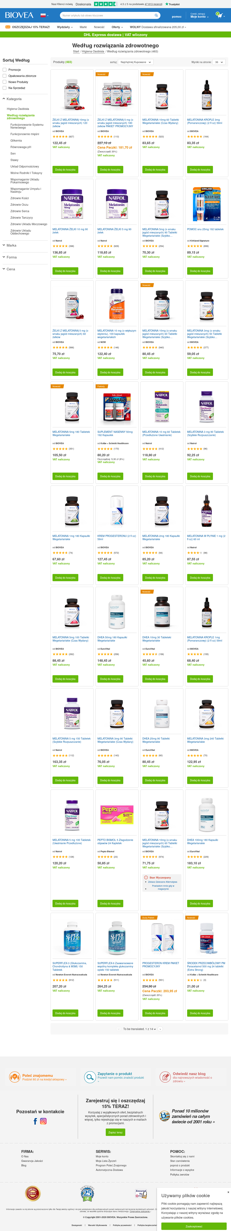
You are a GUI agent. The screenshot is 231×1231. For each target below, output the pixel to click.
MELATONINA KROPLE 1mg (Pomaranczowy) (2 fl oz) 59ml (204, 639)
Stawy (14, 160)
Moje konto (102, 1156)
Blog (23, 1165)
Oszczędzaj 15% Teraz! (31, 27)
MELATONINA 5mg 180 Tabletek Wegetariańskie (71, 433)
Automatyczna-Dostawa (109, 1170)
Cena (11, 268)
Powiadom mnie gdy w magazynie (163, 887)
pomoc (177, 16)
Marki (83, 27)
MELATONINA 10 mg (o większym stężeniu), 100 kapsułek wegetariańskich (116, 334)
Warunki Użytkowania (97, 1225)
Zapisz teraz (115, 1132)
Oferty (116, 27)
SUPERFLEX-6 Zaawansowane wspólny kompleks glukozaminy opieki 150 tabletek (115, 966)
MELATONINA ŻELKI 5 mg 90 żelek (114, 230)
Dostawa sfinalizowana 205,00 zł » (158, 27)
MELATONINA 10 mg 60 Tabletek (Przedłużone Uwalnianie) (161, 433)
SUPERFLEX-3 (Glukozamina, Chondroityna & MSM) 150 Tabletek (70, 966)
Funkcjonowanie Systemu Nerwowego (26, 125)
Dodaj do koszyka (65, 169)
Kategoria (14, 98)
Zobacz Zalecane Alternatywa (162, 881)
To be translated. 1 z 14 (138, 1029)
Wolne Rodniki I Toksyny (26, 173)
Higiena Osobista (93, 51)
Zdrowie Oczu (19, 204)
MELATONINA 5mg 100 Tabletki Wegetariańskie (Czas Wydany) (71, 639)
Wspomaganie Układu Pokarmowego (24, 180)
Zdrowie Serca (19, 211)
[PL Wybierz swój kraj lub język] (44, 15)
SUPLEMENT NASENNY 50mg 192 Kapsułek (115, 433)
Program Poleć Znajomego (111, 1165)
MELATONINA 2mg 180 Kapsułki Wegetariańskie (161, 537)
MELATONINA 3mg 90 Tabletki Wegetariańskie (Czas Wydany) (115, 740)
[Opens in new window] (35, 1121)
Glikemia (16, 140)
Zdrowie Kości (19, 198)
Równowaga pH (20, 147)
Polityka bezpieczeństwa (148, 1225)
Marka (11, 245)
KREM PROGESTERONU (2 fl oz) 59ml (116, 537)
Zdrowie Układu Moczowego (28, 224)
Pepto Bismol (107, 851)
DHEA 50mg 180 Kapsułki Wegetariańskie (112, 639)
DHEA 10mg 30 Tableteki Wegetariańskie (156, 639)
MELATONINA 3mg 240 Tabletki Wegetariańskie (205, 740)
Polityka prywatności (122, 1225)
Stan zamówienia (180, 1161)
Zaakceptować (194, 1226)
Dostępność (77, 1225)
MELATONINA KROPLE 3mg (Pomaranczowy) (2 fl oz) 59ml (204, 121)
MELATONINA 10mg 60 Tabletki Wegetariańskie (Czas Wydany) (160, 121)
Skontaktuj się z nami (182, 1156)
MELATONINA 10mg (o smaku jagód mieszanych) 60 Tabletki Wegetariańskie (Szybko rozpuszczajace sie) (159, 334)
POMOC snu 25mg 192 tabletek (205, 229)
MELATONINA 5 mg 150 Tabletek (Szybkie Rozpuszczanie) (72, 740)
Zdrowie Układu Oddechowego (20, 231)
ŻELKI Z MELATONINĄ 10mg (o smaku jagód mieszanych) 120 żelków (71, 123)
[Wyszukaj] (156, 15)
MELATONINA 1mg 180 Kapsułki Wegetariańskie (71, 537)
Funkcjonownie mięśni (24, 134)
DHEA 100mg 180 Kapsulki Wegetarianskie (202, 841)
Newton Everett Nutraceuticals (71, 974)
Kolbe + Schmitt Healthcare (115, 443)
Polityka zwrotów (179, 1174)
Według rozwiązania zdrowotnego (21, 116)
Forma (12, 256)
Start (76, 51)
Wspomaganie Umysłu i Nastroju (25, 190)
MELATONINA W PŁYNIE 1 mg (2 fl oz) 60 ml (206, 537)
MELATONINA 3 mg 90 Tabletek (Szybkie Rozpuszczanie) (205, 433)
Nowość (99, 27)
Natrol (59, 240)
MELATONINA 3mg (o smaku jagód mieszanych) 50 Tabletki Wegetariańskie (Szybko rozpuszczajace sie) (204, 334)
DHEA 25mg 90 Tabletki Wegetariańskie (156, 740)
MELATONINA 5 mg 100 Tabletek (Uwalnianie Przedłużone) (72, 841)
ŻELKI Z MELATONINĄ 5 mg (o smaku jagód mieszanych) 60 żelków (70, 334)
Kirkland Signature (199, 240)
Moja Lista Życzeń (106, 1161)
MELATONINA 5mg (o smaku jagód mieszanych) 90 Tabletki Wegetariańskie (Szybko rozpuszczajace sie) (159, 232)
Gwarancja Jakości (32, 1161)
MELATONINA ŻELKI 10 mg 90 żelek (70, 230)
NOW (103, 342)
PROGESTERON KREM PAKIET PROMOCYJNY (160, 964)
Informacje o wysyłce (182, 1170)
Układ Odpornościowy (24, 166)
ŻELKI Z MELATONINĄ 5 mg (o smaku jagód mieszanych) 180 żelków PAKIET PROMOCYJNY (115, 123)
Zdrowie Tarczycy (21, 217)
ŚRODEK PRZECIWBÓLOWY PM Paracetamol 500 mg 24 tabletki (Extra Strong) (206, 966)
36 (216, 62)
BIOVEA (60, 131)
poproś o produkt (180, 1165)
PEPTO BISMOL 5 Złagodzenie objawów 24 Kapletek (115, 841)
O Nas (25, 1156)
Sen (13, 153)
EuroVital (105, 648)
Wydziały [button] (63, 27)
